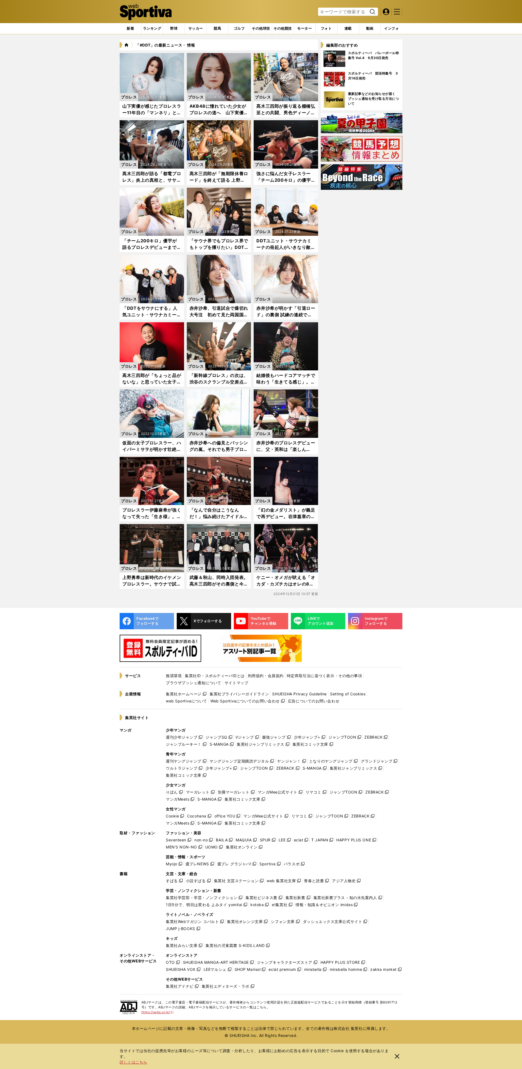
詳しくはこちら (133, 1062)
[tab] (174, 28)
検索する (372, 12)
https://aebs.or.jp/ (157, 1012)
